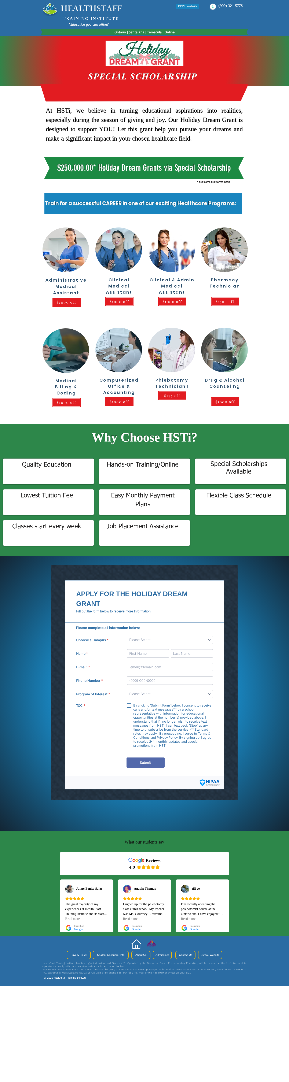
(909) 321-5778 (230, 6)
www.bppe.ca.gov (148, 969)
